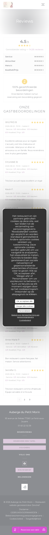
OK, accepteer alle (24, 301)
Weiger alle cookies (24, 306)
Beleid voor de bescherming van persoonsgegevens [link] (25, 316)
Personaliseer (24, 311)
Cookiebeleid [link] (25, 320)
